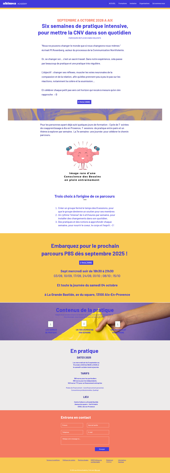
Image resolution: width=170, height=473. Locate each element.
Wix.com (97, 470)
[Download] (50, 324)
